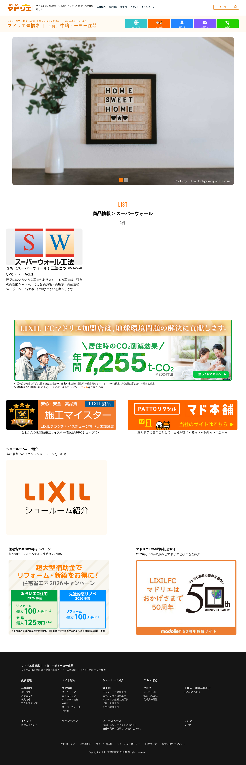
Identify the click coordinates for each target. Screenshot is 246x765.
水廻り (65, 703)
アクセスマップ (29, 703)
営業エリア (27, 695)
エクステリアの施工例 (114, 695)
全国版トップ (68, 743)
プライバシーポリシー (129, 743)
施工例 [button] (123, 7)
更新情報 (26, 680)
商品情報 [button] (113, 7)
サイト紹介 (68, 680)
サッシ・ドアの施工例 (114, 692)
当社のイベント (29, 724)
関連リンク (151, 743)
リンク (187, 724)
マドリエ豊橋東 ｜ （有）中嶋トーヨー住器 (65, 21)
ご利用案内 (85, 743)
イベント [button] (134, 7)
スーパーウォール (71, 707)
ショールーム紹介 (113, 680)
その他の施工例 (111, 707)
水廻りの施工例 (111, 703)
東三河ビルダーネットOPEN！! (119, 724)
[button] (120, 180)
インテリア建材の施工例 (115, 699)
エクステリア (69, 695)
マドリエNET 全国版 (17, 21)
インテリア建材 (70, 699)
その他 (65, 710)
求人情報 (25, 699)
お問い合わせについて (173, 743)
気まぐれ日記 (150, 695)
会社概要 (25, 692)
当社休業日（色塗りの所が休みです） (122, 728)
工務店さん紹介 (192, 692)
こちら (84, 387)
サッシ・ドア (69, 692)
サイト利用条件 (104, 743)
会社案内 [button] (101, 7)
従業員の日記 (150, 699)
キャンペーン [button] (148, 7)
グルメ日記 (150, 680)
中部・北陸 (36, 21)
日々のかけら (150, 692)
